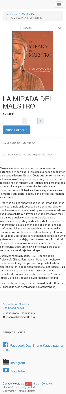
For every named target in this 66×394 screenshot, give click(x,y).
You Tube (17, 371)
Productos (11, 14)
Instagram (17, 362)
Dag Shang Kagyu (13, 308)
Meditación (28, 14)
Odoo (28, 383)
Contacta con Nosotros (16, 304)
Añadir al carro (16, 129)
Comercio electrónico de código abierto (28, 385)
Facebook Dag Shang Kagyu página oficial (33, 347)
